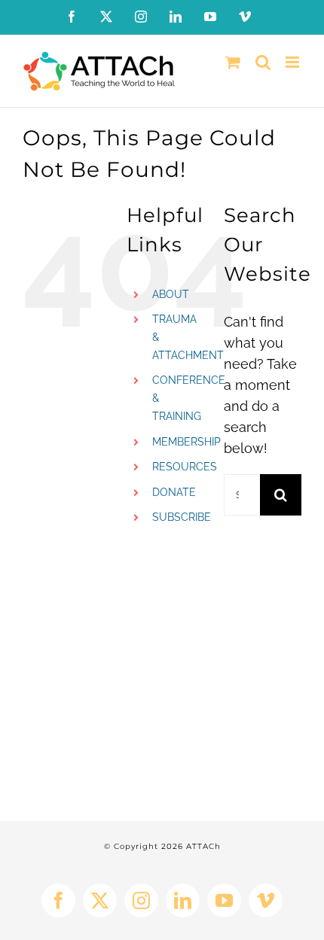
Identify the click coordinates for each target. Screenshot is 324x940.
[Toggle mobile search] (263, 62)
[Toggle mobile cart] (232, 62)
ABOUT (170, 294)
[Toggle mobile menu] (293, 62)
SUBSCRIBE (181, 517)
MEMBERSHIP (186, 442)
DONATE (174, 492)
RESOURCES (184, 467)
